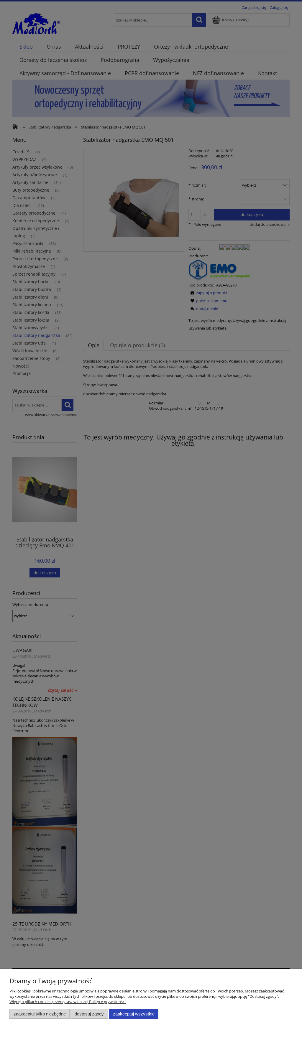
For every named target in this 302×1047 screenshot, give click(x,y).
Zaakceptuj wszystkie (134, 1013)
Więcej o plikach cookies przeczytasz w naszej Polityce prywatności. (67, 1001)
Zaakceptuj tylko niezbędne (40, 1013)
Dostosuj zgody (89, 1013)
